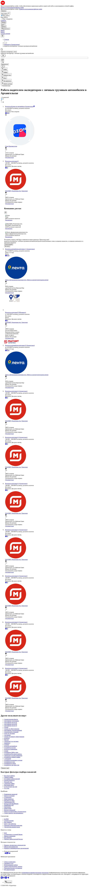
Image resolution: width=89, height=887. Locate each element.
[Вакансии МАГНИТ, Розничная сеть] (46, 342)
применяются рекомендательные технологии (35, 872)
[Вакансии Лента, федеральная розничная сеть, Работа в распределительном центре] (46, 268)
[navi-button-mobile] (2, 35)
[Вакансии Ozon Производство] (46, 131)
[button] (3, 30)
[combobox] (9, 52)
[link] (4, 26)
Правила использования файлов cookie (30, 9)
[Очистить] (3, 55)
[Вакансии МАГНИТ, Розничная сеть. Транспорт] (46, 179)
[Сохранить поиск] (2, 60)
